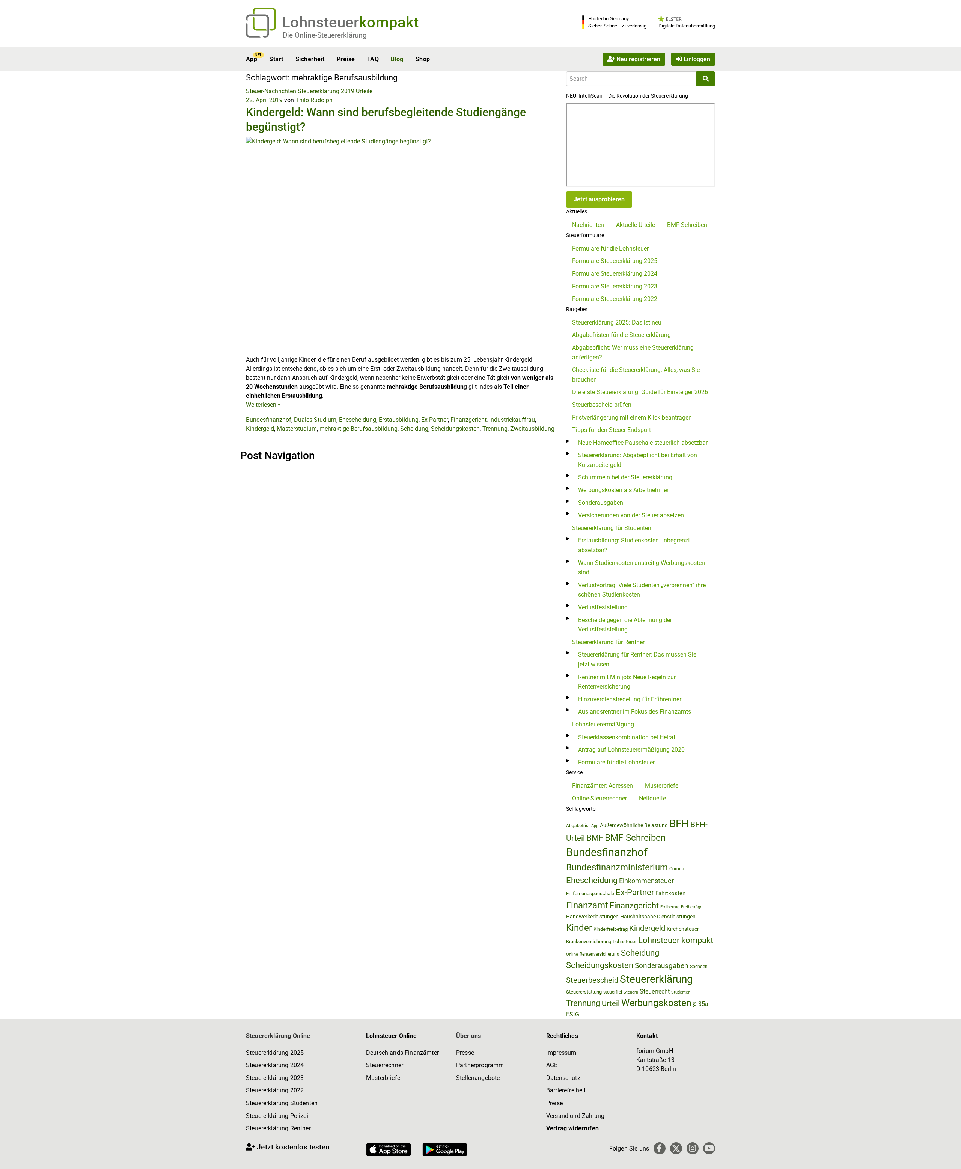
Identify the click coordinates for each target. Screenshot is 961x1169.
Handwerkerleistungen (592, 917)
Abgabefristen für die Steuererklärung (621, 334)
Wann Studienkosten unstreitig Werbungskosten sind (641, 567)
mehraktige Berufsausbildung (358, 428)
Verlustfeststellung (603, 607)
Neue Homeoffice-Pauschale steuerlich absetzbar (643, 442)
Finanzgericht (468, 419)
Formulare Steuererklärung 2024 (614, 273)
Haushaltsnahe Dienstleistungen (658, 917)
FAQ (373, 59)
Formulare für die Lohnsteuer (610, 248)
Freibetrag (669, 907)
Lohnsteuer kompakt (675, 940)
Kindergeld (260, 428)
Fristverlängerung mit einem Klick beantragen (632, 417)
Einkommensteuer (646, 881)
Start (276, 59)
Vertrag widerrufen (572, 1128)
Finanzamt (587, 905)
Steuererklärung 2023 (275, 1077)
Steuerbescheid (592, 980)
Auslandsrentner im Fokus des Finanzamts (634, 711)
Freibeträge (691, 907)
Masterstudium (297, 428)
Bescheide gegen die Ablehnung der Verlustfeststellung (625, 624)
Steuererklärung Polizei (277, 1115)
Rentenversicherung (599, 954)
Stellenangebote (478, 1077)
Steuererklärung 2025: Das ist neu (616, 322)
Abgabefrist (578, 825)
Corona (676, 868)
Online (572, 954)
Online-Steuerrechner (599, 798)
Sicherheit (310, 59)
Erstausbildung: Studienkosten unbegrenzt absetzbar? (634, 545)
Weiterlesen (263, 404)
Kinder (579, 928)
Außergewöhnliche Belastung (634, 825)
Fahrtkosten (670, 893)
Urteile (364, 91)
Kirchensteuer (683, 929)
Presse (465, 1052)
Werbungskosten (656, 1002)
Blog (397, 59)
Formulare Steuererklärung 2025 (614, 260)
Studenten (680, 992)
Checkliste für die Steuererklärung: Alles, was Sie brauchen (636, 374)
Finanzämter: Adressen (602, 785)
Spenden (699, 966)
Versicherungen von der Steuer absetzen (631, 515)
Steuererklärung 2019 (326, 91)
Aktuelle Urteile (635, 224)
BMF (594, 838)
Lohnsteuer (625, 941)
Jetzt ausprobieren (599, 199)
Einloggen (696, 59)
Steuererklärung (656, 979)
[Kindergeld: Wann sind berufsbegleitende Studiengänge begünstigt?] (400, 245)
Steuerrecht (655, 991)
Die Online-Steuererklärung (325, 35)
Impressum (561, 1052)
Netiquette (652, 798)
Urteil (611, 1003)
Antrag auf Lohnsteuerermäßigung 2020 (631, 749)
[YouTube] (709, 1148)
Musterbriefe (661, 785)
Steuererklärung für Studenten (611, 528)
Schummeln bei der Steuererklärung (625, 477)
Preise (346, 59)
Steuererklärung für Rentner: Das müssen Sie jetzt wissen (637, 659)
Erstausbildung (399, 419)
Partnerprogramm (480, 1065)
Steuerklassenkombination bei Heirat (626, 737)
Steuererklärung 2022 (275, 1090)
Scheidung (414, 428)
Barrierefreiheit (566, 1090)
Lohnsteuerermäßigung (603, 724)
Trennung (495, 428)
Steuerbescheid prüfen (601, 404)
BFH (679, 823)
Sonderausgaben (600, 502)
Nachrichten (588, 224)
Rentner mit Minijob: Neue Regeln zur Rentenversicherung (627, 682)
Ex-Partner (434, 419)
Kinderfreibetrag (610, 929)
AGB (552, 1065)
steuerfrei (612, 992)
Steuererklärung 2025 (275, 1052)
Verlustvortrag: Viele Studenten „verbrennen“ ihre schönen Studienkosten (642, 589)
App (251, 59)
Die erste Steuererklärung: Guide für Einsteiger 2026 (640, 392)
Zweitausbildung (532, 428)
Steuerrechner (384, 1065)
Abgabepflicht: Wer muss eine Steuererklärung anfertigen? (633, 352)
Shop (423, 59)
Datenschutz (563, 1077)
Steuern (631, 992)
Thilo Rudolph (314, 100)
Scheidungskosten (455, 428)
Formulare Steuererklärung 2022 (614, 298)
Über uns (468, 1035)
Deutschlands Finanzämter (402, 1052)
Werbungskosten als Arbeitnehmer (623, 490)
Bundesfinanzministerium (617, 867)
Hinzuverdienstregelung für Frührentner (629, 699)
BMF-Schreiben (687, 224)
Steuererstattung (584, 992)
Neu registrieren (637, 59)
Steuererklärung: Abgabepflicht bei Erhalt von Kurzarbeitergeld (637, 460)
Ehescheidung (357, 419)
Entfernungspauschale (590, 893)
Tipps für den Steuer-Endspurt (611, 429)
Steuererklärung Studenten (282, 1103)
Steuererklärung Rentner (278, 1128)
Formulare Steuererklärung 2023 (614, 286)
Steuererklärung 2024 (275, 1065)
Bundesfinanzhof (268, 419)
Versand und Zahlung (575, 1115)
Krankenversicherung (588, 941)
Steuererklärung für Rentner (608, 642)
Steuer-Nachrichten (271, 91)
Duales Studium (315, 419)
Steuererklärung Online (278, 1035)
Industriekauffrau (512, 419)
